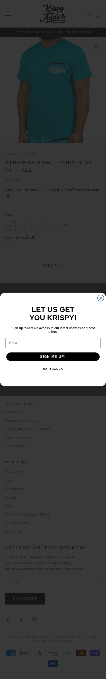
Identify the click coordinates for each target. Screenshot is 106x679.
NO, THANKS (53, 369)
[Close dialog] (101, 298)
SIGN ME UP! (53, 356)
